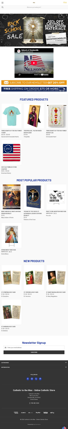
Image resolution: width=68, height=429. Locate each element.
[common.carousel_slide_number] (34, 30)
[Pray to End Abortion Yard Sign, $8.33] (56, 197)
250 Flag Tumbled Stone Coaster (9, 168)
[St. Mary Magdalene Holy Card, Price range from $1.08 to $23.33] (56, 277)
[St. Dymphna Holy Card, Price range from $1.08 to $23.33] (12, 277)
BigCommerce (36, 424)
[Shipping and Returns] (34, 89)
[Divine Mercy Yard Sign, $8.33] (12, 235)
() (66, 2)
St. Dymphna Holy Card (8, 292)
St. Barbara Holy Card (8, 326)
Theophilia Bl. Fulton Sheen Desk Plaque (32, 132)
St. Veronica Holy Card (31, 292)
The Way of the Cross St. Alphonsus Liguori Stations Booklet (33, 213)
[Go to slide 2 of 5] (65, 31)
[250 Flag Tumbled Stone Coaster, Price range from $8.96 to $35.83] (12, 152)
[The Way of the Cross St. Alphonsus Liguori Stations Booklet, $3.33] (34, 197)
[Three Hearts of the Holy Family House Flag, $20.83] (56, 116)
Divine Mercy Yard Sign (8, 250)
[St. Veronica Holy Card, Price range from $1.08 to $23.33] (34, 277)
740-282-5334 (35, 403)
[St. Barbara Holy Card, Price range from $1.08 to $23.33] (12, 312)
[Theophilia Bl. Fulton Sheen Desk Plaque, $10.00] (34, 116)
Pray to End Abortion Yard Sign (56, 211)
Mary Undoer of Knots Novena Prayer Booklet (11, 212)
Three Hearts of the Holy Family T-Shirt (11, 132)
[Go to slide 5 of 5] (2, 31)
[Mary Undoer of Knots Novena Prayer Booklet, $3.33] (12, 197)
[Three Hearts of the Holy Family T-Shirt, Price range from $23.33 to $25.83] (12, 116)
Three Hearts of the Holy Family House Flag (56, 132)
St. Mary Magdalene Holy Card (56, 292)
